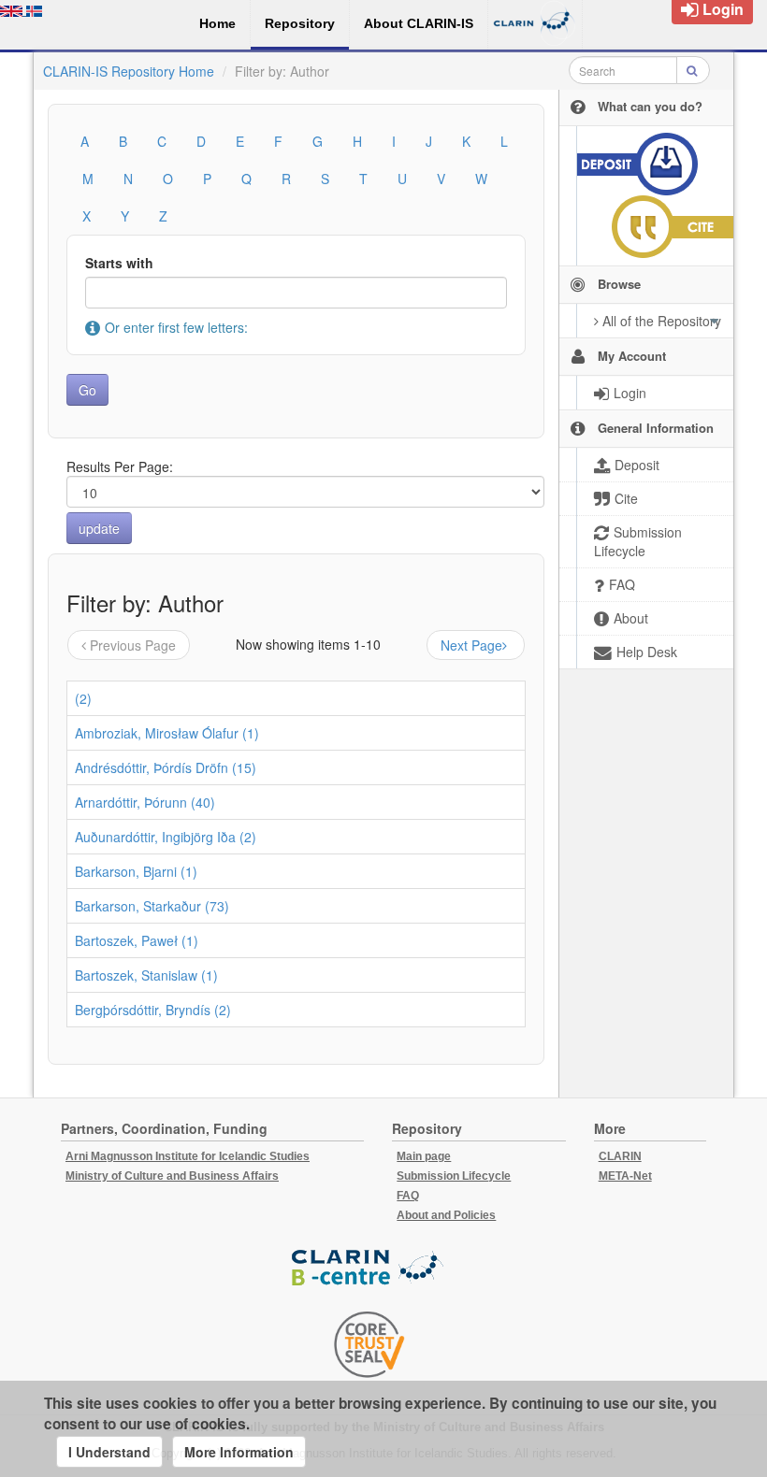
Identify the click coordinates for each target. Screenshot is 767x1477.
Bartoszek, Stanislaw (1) (146, 975)
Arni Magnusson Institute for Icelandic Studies (187, 1156)
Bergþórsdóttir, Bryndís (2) (153, 1009)
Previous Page (133, 645)
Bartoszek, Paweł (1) (136, 940)
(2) (83, 698)
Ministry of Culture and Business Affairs (172, 1176)
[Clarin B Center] (369, 1268)
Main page (424, 1156)
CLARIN (620, 1156)
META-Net (625, 1176)
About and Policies (446, 1215)
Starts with (119, 262)
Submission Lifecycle (454, 1176)
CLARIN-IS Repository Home (128, 71)
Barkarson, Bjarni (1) (136, 871)
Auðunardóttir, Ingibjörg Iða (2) (165, 836)
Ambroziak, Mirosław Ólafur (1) (167, 733)
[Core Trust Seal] (369, 1344)
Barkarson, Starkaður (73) (152, 905)
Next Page (471, 645)
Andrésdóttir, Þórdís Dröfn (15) (165, 767)
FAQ (408, 1195)
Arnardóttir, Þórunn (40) (145, 802)
